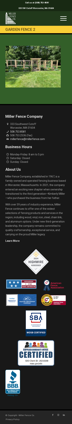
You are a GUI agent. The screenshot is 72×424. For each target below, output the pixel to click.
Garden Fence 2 (20, 29)
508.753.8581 (18, 131)
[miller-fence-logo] (29, 18)
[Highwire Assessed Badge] (36, 262)
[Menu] (61, 18)
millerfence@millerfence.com (27, 139)
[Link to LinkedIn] (64, 415)
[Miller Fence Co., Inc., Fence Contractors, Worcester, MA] (12, 383)
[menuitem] (37, 3)
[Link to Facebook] (53, 415)
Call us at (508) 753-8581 (37, 2)
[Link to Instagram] (58, 415)
